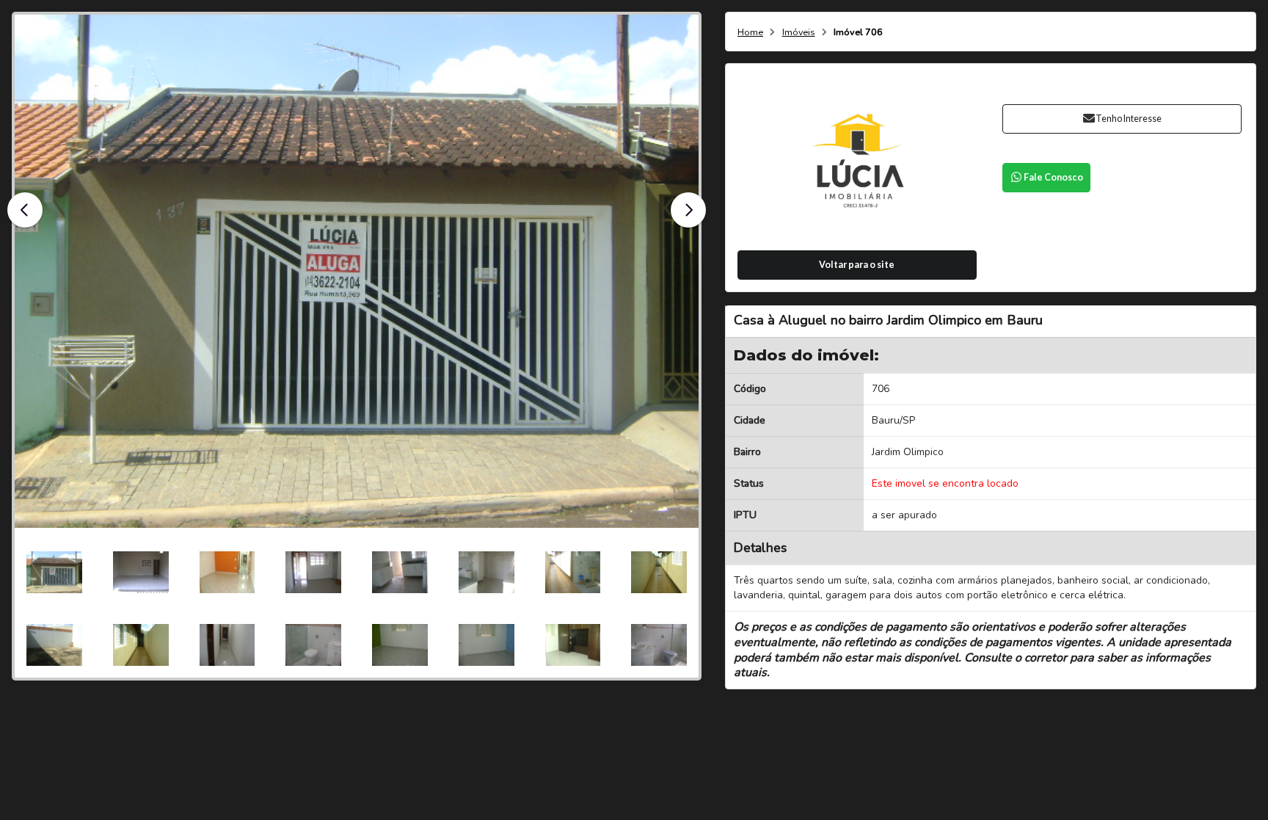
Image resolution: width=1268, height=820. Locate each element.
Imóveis (798, 32)
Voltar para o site (856, 264)
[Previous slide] (25, 210)
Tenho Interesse (1129, 118)
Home (750, 32)
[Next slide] (688, 210)
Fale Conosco (1053, 177)
